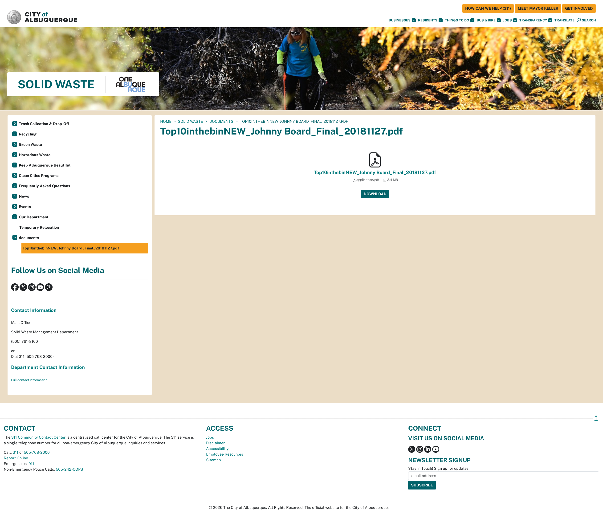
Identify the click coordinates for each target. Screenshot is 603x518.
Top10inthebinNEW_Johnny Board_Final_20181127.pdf (375, 172)
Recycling (28, 134)
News (24, 196)
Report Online (16, 458)
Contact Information (34, 310)
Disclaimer (215, 443)
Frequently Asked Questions (44, 186)
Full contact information (29, 380)
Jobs (507, 20)
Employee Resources (224, 454)
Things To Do (457, 20)
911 (31, 463)
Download (375, 194)
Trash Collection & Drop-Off (44, 124)
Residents (427, 20)
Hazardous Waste (34, 155)
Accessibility (217, 448)
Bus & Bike (486, 20)
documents (221, 121)
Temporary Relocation (39, 227)
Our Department (34, 217)
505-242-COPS (69, 469)
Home (165, 121)
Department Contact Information (48, 367)
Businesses (400, 20)
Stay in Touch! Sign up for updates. (438, 468)
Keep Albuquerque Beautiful (44, 165)
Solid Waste (190, 121)
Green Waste (30, 144)
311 (15, 452)
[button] (564, 20)
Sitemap (213, 460)
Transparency (533, 20)
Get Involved (579, 8)
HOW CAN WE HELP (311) (488, 8)
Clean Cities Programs (38, 175)
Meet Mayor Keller (538, 8)
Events (25, 206)
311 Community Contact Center (38, 437)
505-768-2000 (37, 452)
